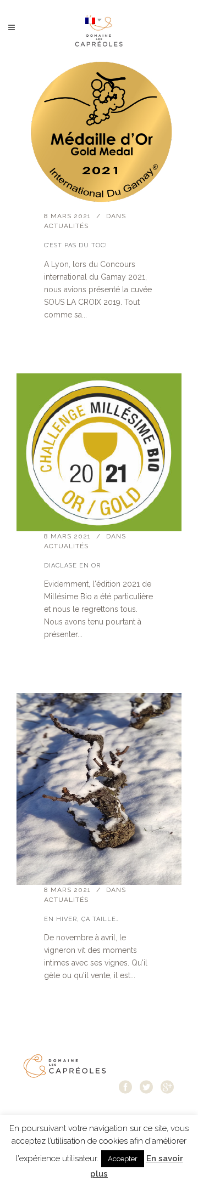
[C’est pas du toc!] (99, 133)
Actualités (66, 226)
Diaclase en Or (72, 565)
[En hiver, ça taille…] (99, 789)
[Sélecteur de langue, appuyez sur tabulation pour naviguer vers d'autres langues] (93, 20)
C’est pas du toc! (75, 245)
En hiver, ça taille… (81, 919)
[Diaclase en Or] (99, 452)
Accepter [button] (123, 1159)
